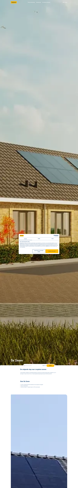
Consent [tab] (25, 238)
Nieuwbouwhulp (38, 2)
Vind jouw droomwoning (31, 2)
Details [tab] (39, 238)
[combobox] (32, 365)
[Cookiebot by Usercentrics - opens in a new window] (54, 235)
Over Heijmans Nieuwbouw (46, 2)
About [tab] (53, 238)
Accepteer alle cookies (52, 251)
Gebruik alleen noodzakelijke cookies (38, 251)
